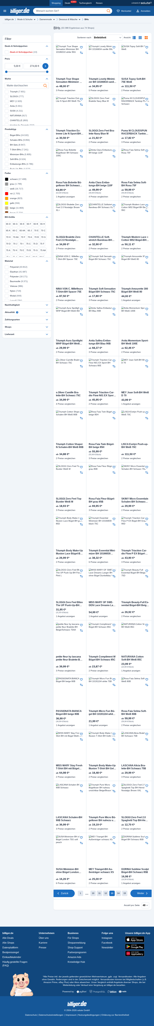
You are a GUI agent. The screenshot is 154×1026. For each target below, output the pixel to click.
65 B (36, 224)
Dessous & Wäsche (68, 19)
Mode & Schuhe (24, 19)
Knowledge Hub (76, 962)
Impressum (71, 1015)
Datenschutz (31, 1015)
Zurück (64, 893)
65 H (42, 224)
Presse (42, 947)
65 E (22, 224)
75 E (22, 250)
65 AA (22, 230)
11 (99, 893)
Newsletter (107, 947)
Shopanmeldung (76, 942)
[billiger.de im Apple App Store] (137, 939)
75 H (15, 250)
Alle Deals (8, 938)
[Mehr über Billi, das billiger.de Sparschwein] (23, 984)
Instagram (107, 938)
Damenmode (46, 19)
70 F (23, 237)
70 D (8, 243)
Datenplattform (10, 947)
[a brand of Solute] (142, 3)
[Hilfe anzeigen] (17, 312)
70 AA (15, 237)
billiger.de (9, 19)
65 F (29, 224)
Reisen (99, 3)
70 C (43, 230)
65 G (15, 224)
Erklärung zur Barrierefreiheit (115, 1015)
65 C (15, 230)
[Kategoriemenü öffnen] (5, 11)
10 (93, 893)
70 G (43, 237)
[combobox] (72, 11)
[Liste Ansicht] (134, 37)
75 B (28, 250)
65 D (8, 224)
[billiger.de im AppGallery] (137, 953)
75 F (42, 243)
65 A (8, 230)
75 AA (43, 250)
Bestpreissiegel (10, 952)
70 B (36, 237)
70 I (21, 243)
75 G (35, 250)
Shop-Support (75, 947)
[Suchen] (109, 11)
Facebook (107, 942)
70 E (36, 230)
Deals (70, 2)
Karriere (43, 942)
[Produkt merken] (81, 47)
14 (118, 893)
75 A (8, 250)
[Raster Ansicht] (140, 37)
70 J (15, 243)
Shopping (56, 3)
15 (124, 893)
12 (106, 893)
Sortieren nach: (84, 37)
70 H (8, 237)
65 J (30, 230)
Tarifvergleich (85, 3)
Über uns (44, 938)
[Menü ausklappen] (34, 19)
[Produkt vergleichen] (81, 52)
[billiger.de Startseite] (19, 11)
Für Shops (73, 938)
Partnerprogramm (77, 952)
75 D (35, 243)
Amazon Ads (74, 957)
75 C (28, 243)
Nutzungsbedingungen (89, 1015)
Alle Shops (8, 942)
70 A (30, 237)
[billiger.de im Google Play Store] (137, 946)
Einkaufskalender (11, 957)
